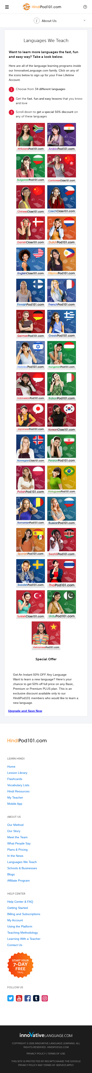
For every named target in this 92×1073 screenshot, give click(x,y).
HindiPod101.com (58, 1047)
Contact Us (14, 945)
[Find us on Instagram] (45, 998)
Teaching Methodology (22, 932)
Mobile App (14, 803)
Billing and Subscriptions (23, 914)
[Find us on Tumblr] (36, 998)
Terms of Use (56, 1053)
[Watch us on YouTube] (19, 998)
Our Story (13, 831)
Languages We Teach (22, 862)
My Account (15, 920)
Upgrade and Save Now (25, 711)
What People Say (19, 843)
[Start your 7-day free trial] (20, 965)
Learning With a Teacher (23, 938)
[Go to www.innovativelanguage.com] (46, 1034)
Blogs (11, 874)
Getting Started (17, 908)
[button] (85, 7)
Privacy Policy (36, 1053)
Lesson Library (17, 772)
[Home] (42, 10)
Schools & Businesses (22, 868)
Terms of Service (54, 1065)
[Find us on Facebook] (27, 998)
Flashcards (14, 779)
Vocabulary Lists (18, 785)
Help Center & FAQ (20, 901)
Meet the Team (17, 837)
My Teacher (15, 797)
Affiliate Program (18, 880)
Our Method (15, 825)
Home (11, 766)
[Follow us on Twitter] (10, 998)
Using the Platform (19, 926)
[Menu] (7, 7)
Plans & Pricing (17, 849)
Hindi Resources (18, 791)
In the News (15, 855)
